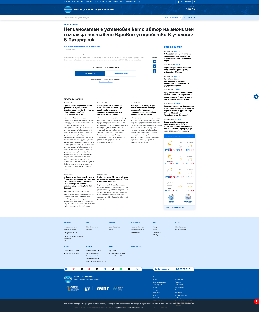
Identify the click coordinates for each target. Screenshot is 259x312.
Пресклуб (188, 2)
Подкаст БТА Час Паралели (116, 253)
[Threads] (82, 269)
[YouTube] (90, 269)
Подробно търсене (171, 17)
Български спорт (180, 230)
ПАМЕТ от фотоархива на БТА (96, 261)
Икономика (89, 2)
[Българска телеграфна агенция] (68, 279)
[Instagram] (74, 269)
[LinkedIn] (106, 269)
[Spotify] (121, 269)
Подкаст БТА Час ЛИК (115, 256)
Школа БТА (156, 298)
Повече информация (135, 308)
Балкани (80, 2)
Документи (156, 292)
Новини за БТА (157, 285)
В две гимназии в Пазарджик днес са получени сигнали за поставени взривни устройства (112, 179)
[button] (139, 2)
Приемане (120, 308)
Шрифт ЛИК (179, 279)
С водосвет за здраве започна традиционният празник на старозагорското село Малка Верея (177, 57)
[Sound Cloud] (129, 269)
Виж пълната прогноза (175, 208)
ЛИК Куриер (156, 235)
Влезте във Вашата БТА (121, 73)
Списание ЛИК (179, 287)
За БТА (155, 279)
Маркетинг (178, 282)
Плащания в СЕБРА (181, 295)
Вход (191, 9)
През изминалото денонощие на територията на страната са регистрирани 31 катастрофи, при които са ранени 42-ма (178, 95)
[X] (98, 269)
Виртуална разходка (159, 282)
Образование (157, 232)
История (156, 290)
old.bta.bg (178, 298)
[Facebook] (66, 269)
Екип (176, 290)
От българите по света (72, 251)
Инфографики (131, 2)
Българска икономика (137, 230)
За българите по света (71, 253)
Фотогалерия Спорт (92, 258)
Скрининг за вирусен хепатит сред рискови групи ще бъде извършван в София (177, 69)
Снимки (115, 2)
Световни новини (92, 227)
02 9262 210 (183, 269)
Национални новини (70, 227)
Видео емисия (112, 251)
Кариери (155, 295)
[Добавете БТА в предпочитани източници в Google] (137, 269)
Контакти (178, 292)
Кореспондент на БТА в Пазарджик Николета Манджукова (82, 46)
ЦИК (65, 241)
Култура (155, 227)
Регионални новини (70, 230)
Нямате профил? (190, 12)
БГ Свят (108, 2)
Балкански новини (114, 227)
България (67, 2)
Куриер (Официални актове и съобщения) (73, 237)
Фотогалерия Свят (92, 253)
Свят (73, 2)
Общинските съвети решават (70, 233)
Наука (155, 230)
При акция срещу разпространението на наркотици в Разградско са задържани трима (176, 82)
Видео (122, 2)
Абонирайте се (90, 73)
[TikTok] (114, 269)
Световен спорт (180, 227)
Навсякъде (191, 17)
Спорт (102, 2)
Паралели (89, 230)
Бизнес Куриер (135, 232)
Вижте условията (106, 82)
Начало (66, 24)
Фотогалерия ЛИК (92, 256)
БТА (182, 2)
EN (194, 2)
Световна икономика (137, 227)
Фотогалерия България (93, 251)
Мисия (155, 287)
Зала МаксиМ (179, 285)
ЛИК (96, 2)
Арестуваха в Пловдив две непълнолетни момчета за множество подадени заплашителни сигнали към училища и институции (109, 110)
